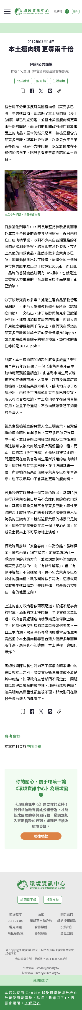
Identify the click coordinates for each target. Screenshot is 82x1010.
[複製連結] (59, 91)
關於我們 (66, 914)
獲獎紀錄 (41, 933)
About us (15, 920)
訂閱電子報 (28, 899)
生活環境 (58, 81)
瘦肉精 (41, 81)
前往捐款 (41, 836)
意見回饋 (66, 933)
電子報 (58, 11)
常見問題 (15, 927)
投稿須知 (66, 927)
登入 (75, 11)
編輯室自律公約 (41, 920)
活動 (41, 914)
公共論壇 (45, 64)
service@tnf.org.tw (47, 968)
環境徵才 (15, 914)
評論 (33, 64)
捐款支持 (52, 899)
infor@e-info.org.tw (48, 973)
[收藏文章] (22, 91)
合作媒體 (41, 927)
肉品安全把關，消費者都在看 (22, 214)
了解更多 (33, 1002)
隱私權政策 (15, 933)
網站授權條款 (66, 920)
